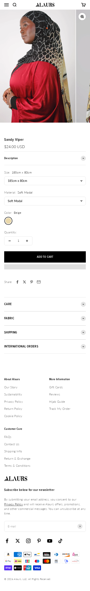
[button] (45, 268)
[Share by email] (38, 281)
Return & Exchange (17, 458)
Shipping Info (13, 451)
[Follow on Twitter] (18, 541)
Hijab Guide (57, 401)
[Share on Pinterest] (31, 281)
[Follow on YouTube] (50, 541)
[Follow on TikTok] (60, 541)
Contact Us (11, 444)
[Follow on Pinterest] (39, 541)
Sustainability (13, 394)
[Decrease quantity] (9, 241)
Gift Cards (56, 387)
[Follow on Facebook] (7, 541)
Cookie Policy (13, 416)
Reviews (54, 394)
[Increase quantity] (27, 241)
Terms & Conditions (17, 465)
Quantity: (10, 232)
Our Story (10, 387)
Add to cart (45, 257)
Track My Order (59, 408)
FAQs (7, 437)
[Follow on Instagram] (28, 541)
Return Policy (13, 408)
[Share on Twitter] (24, 281)
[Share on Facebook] (17, 281)
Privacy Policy (13, 401)
